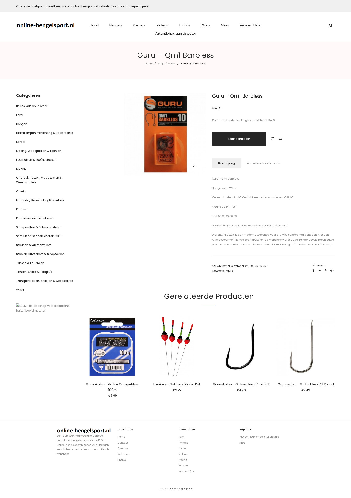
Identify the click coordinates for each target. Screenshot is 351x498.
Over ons (123, 448)
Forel (19, 115)
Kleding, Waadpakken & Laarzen (38, 151)
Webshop (123, 454)
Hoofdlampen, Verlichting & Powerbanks (44, 133)
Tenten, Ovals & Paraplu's (34, 272)
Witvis (172, 63)
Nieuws (122, 459)
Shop (160, 63)
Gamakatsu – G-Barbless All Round (306, 384)
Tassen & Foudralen (30, 263)
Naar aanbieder (239, 139)
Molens (21, 169)
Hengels (21, 124)
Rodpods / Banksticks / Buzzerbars (40, 200)
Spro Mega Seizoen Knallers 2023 (39, 236)
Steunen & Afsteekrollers (33, 245)
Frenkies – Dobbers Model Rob (177, 384)
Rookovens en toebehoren (35, 218)
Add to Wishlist (272, 139)
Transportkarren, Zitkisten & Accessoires (44, 281)
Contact (123, 442)
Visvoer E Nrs (186, 471)
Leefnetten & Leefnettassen (36, 160)
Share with (318, 265)
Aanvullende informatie (263, 163)
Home (149, 63)
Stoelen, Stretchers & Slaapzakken (40, 254)
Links (242, 442)
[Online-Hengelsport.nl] (45, 25)
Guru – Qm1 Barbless (230, 225)
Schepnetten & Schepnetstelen (38, 227)
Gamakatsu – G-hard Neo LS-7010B (241, 384)
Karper (20, 142)
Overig (21, 191)
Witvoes (183, 465)
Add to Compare (280, 139)
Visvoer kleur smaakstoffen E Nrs (259, 436)
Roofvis (21, 209)
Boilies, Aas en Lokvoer (31, 106)
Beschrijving (226, 163)
